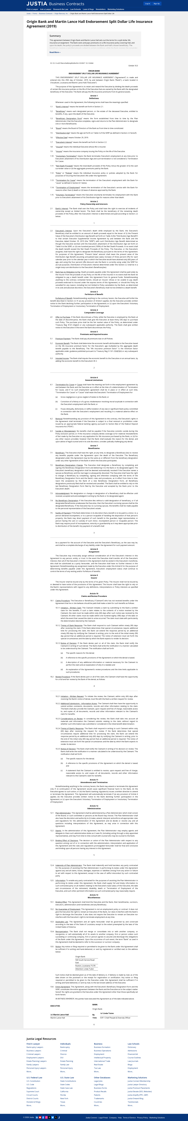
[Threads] (49, 1117)
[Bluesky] (52, 1117)
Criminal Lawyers (33, 1054)
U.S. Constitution (33, 1081)
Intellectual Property (102, 1057)
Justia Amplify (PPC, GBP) (138, 1095)
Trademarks (99, 1098)
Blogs (130, 1064)
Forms (35, 13)
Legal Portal (103, 1118)
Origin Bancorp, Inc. (61, 13)
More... (29, 1071)
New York (64, 1098)
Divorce (63, 1054)
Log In (147, 3)
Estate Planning (66, 1061)
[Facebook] (43, 1117)
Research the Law (60, 9)
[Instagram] (46, 1117)
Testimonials (133, 1102)
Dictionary (132, 1047)
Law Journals (133, 1061)
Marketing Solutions (116, 9)
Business (98, 1043)
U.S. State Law (67, 1077)
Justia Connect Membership (139, 1081)
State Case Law (66, 1088)
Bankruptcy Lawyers (35, 1047)
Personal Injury (66, 1068)
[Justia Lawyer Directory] (59, 1117)
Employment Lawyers (35, 1057)
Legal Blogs (99, 1084)
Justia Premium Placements (139, 1088)
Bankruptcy (65, 1047)
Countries (98, 1102)
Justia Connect (91, 1118)
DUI (61, 1057)
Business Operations (102, 1050)
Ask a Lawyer (46, 9)
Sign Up (157, 3)
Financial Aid (133, 1054)
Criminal (63, 1050)
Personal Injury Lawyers (36, 1068)
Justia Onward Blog (135, 1098)
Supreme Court (33, 1091)
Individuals (65, 1043)
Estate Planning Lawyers (37, 1061)
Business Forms (100, 1088)
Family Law (64, 1064)
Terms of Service (129, 1118)
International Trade (102, 1061)
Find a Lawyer (32, 9)
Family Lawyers (33, 1064)
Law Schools (75, 9)
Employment (99, 1054)
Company (113, 1118)
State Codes (65, 1084)
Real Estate (98, 1064)
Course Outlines (134, 1057)
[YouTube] (40, 1117)
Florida (63, 1095)
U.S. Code (30, 1084)
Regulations (31, 1088)
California (64, 1091)
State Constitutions (68, 1081)
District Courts (32, 1098)
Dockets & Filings (33, 1102)
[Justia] (37, 4)
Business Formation (102, 1047)
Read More (54, 52)
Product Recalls (100, 1091)
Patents (97, 1095)
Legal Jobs (98, 1081)
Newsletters (101, 9)
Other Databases (102, 1077)
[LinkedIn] (37, 1117)
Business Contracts (45, 13)
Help (120, 1118)
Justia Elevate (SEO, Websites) (140, 1091)
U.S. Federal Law (34, 1077)
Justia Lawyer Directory (137, 1084)
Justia (29, 13)
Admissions (132, 1050)
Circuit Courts (32, 1095)
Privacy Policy (142, 1118)
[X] (56, 1117)
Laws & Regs (88, 9)
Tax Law (97, 1068)
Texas (62, 1102)
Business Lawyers (34, 1050)
